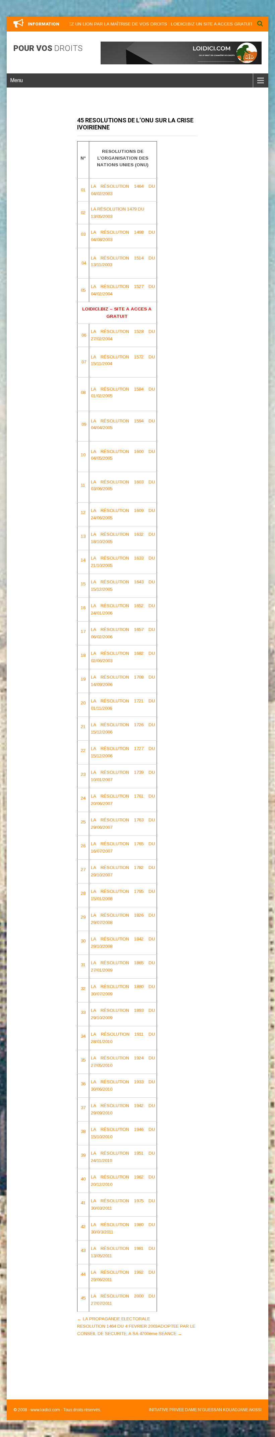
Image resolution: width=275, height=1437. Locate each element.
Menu (16, 80)
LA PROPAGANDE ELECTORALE (113, 1318)
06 (83, 335)
